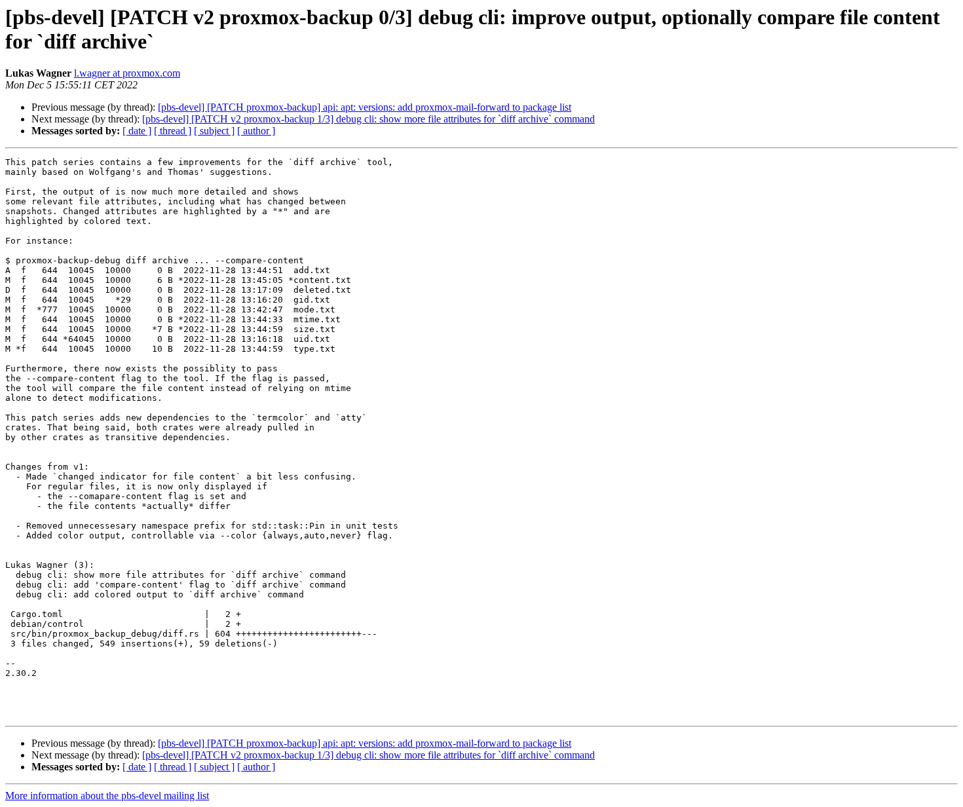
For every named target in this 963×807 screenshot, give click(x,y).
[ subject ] (214, 130)
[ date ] (137, 130)
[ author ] (256, 130)
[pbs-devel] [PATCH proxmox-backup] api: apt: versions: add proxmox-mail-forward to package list (364, 107)
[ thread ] (172, 130)
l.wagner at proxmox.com (127, 73)
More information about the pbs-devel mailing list (107, 795)
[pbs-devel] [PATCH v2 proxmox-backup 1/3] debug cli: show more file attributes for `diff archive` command (368, 118)
